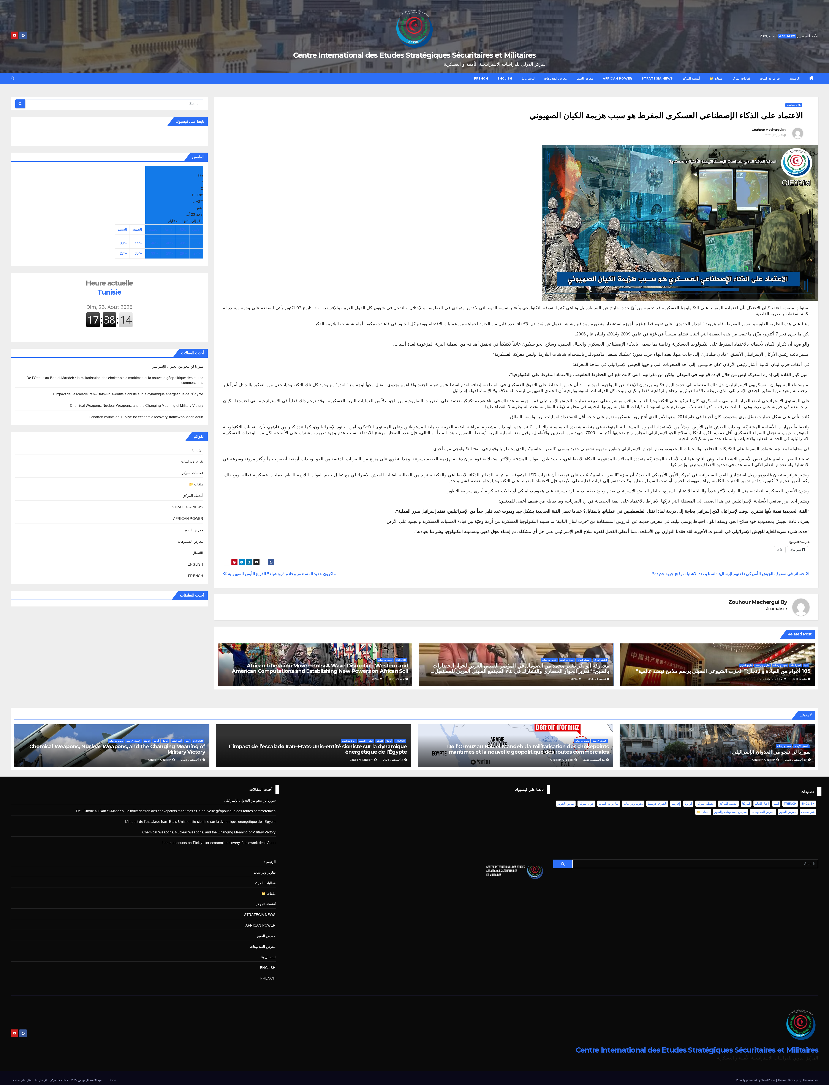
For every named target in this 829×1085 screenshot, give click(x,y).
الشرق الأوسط (801, 746)
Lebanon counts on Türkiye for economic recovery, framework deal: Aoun (146, 417)
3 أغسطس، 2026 (393, 759)
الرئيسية (794, 78)
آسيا (806, 665)
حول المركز (586, 803)
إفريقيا (380, 741)
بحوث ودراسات (780, 665)
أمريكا (389, 741)
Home (112, 1080)
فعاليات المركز (741, 78)
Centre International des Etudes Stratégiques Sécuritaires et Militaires (414, 55)
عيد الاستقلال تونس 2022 (86, 1080)
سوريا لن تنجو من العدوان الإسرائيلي (177, 366)
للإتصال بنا (528, 78)
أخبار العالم (796, 665)
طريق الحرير (746, 665)
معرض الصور (584, 78)
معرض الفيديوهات (555, 78)
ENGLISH (504, 78)
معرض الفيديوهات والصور (730, 812)
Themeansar (810, 1080)
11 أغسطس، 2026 (594, 759)
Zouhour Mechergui (767, 130)
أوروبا (156, 741)
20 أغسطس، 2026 (796, 759)
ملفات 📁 (716, 78)
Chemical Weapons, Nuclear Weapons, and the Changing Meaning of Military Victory (136, 405)
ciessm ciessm (771, 678)
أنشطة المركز (691, 78)
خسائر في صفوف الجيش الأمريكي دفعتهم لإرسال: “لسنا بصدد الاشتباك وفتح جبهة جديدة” (728, 573)
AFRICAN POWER (617, 78)
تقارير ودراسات (770, 78)
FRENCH (481, 78)
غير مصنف (808, 812)
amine (573, 678)
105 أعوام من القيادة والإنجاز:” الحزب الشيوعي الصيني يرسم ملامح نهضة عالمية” (723, 671)
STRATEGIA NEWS (657, 78)
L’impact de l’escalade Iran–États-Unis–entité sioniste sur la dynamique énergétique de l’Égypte (128, 394)
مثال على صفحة (22, 1080)
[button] (12, 78)
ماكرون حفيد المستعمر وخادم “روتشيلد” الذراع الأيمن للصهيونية (281, 573)
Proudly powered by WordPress (756, 1080)
